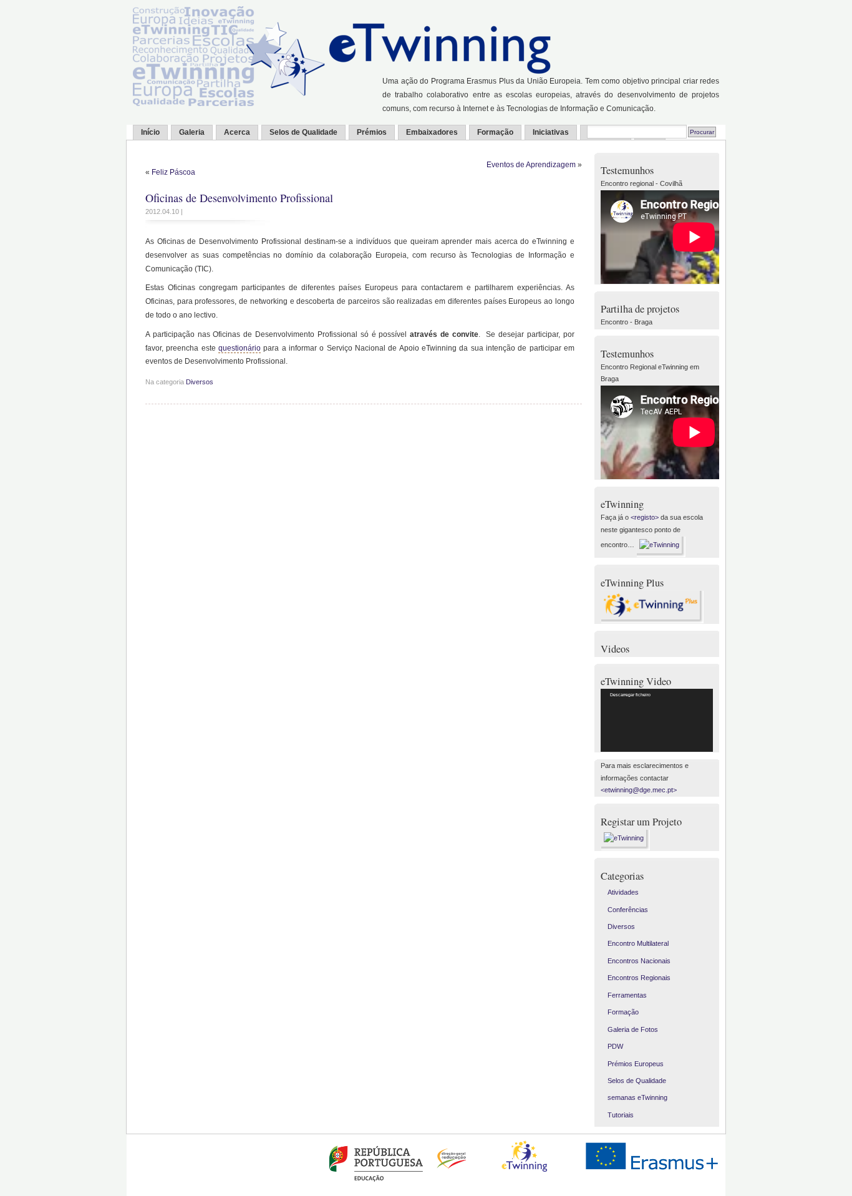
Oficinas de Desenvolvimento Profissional (239, 197)
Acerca (237, 132)
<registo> (645, 517)
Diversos (199, 382)
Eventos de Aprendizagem (531, 164)
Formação (495, 132)
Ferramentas (627, 995)
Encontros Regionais (639, 977)
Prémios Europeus (636, 1063)
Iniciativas (551, 132)
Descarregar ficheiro (630, 695)
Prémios (372, 132)
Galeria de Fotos (633, 1029)
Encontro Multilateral (638, 943)
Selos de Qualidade (303, 132)
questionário (239, 348)
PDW (615, 1046)
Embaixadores (432, 132)
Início (150, 132)
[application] (657, 720)
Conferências (628, 909)
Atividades (623, 892)
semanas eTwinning (637, 1097)
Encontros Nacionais (639, 961)
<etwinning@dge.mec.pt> (639, 790)
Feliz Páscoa (173, 172)
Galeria (192, 132)
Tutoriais (621, 1115)
